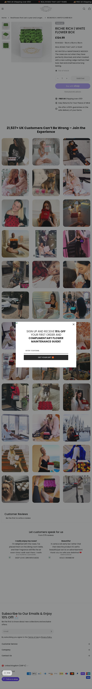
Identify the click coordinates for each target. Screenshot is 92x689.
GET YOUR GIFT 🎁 (46, 357)
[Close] (73, 324)
